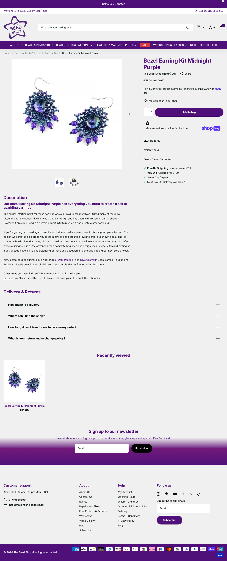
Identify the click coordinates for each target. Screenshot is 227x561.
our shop (173, 100)
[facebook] (183, 494)
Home (7, 53)
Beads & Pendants (37, 44)
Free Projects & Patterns (93, 511)
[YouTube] (175, 494)
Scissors (8, 278)
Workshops (85, 515)
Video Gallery (87, 520)
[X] (190, 494)
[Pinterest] (166, 494)
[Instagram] (158, 494)
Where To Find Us (128, 501)
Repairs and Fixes (89, 506)
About (14, 44)
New (193, 44)
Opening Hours (126, 496)
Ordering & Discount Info (132, 506)
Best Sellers (208, 44)
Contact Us (85, 496)
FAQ (120, 525)
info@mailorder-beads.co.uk (26, 504)
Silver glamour (88, 259)
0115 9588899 (17, 499)
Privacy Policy (126, 520)
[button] (152, 109)
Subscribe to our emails (171, 500)
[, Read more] (200, 27)
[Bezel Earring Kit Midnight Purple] (24, 381)
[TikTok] (198, 494)
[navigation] (59, 182)
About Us (84, 491)
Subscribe (141, 448)
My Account (125, 491)
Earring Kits (51, 53)
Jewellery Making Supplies (115, 44)
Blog (81, 525)
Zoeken (188, 27)
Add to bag (189, 112)
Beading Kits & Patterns (72, 44)
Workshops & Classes (168, 44)
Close (223, 1)
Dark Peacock (66, 259)
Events (83, 501)
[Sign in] (212, 27)
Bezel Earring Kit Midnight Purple (24, 405)
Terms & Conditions (129, 515)
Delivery (122, 511)
